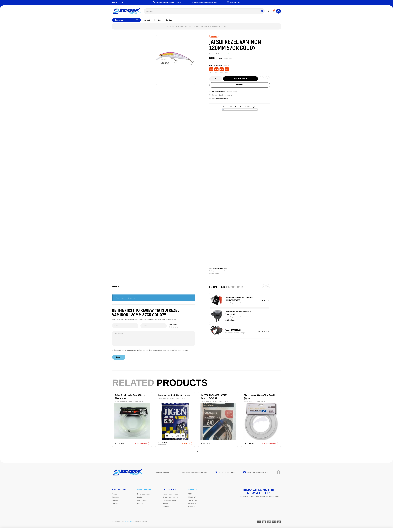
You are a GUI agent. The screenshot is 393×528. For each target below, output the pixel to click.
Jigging (135, 401)
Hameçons (162, 398)
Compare (267, 78)
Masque (243, 333)
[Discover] (274, 522)
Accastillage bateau (232, 303)
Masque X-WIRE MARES (233, 330)
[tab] (115, 286)
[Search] (262, 11)
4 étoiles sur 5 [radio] (176, 327)
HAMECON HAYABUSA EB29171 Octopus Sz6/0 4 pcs (214, 397)
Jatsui (217, 54)
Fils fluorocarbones (125, 401)
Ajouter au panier (240, 79)
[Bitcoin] (279, 522)
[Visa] (259, 522)
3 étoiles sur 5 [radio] (173, 327)
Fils (116, 401)
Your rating (173, 324)
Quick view (147, 415)
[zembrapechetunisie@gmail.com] (177, 2)
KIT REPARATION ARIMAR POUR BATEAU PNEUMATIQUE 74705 (239, 298)
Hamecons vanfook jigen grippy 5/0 (174, 395)
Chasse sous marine (232, 333)
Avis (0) (115, 287)
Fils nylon (250, 401)
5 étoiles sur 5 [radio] (178, 327)
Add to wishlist (261, 78)
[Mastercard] (264, 522)
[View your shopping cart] (278, 11)
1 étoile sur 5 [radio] (169, 327)
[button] (264, 286)
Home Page (171, 26)
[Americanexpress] (269, 522)
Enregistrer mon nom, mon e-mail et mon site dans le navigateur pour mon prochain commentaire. (151, 350)
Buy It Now (239, 85)
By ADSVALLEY (129, 521)
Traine (180, 26)
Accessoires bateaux (247, 303)
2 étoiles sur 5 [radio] (171, 327)
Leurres (188, 26)
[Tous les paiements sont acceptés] (213, 2)
